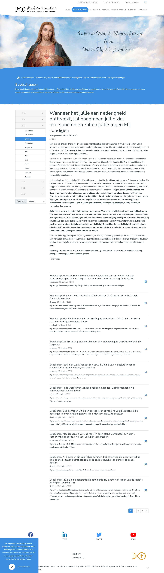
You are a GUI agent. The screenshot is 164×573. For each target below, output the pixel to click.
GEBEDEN (132, 10)
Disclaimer (21, 555)
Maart (27, 168)
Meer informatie (24, 567)
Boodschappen (28, 78)
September (29, 143)
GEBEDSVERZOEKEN (111, 2)
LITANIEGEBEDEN (118, 10)
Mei (26, 160)
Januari (27, 177)
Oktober (28, 139)
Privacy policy (79, 558)
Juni (26, 156)
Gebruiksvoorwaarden (25, 560)
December (29, 130)
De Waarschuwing (132, 2)
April (26, 164)
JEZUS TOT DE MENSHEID (87, 2)
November (29, 135)
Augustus (28, 147)
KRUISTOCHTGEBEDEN (99, 10)
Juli (26, 151)
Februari (28, 173)
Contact (77, 554)
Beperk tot (21, 201)
